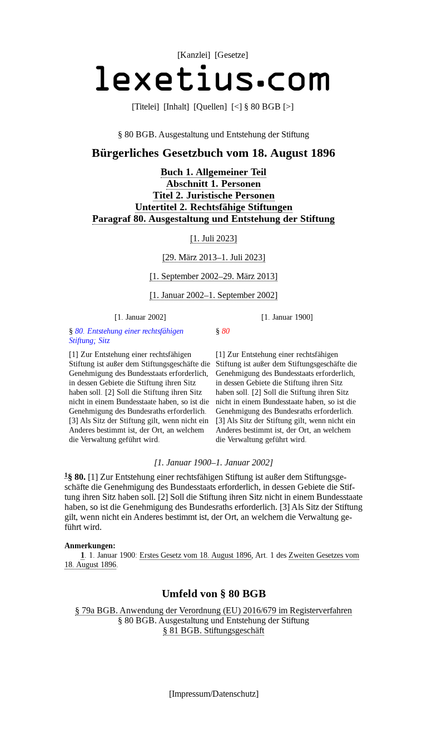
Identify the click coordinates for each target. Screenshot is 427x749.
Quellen (210, 106)
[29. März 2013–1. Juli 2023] (213, 257)
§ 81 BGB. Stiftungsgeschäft (213, 630)
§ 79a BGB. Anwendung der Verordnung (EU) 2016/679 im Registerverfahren (213, 610)
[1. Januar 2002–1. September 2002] (213, 295)
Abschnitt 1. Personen (213, 183)
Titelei (145, 106)
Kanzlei (193, 54)
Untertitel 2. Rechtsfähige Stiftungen (213, 206)
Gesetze (231, 54)
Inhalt (176, 106)
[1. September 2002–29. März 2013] (213, 276)
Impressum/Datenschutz (214, 693)
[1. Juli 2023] (213, 238)
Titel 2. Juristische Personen (214, 195)
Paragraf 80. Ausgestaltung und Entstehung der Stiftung (213, 218)
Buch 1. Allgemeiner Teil (213, 171)
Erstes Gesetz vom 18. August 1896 (195, 554)
